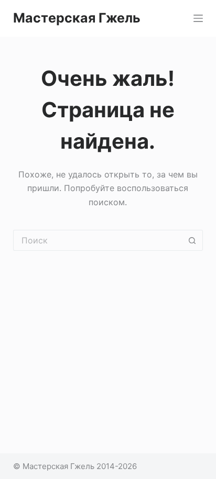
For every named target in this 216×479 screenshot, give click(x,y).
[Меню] (198, 18)
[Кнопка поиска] (192, 240)
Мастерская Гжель (77, 18)
